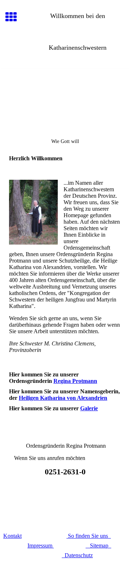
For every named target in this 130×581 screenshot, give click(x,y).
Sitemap (98, 545)
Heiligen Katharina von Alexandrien (63, 398)
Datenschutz (77, 555)
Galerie (89, 408)
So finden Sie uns (88, 536)
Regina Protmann (75, 381)
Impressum (39, 545)
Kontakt (12, 536)
